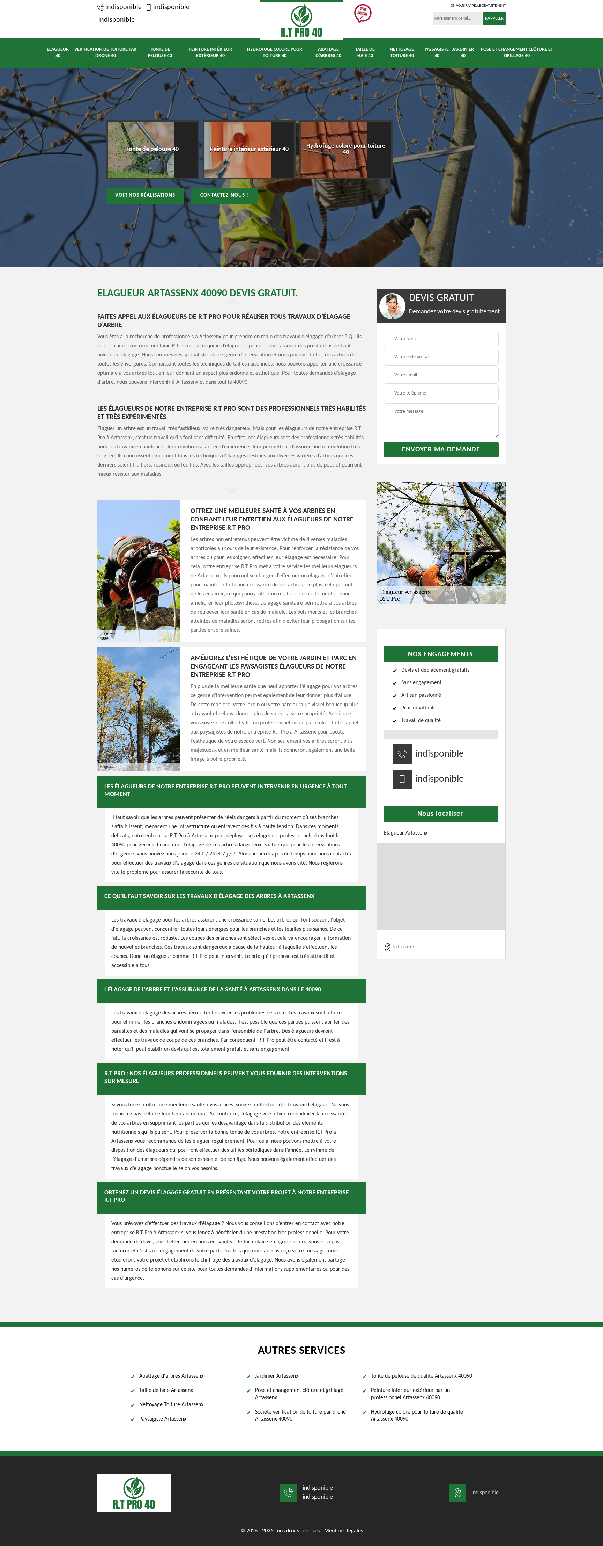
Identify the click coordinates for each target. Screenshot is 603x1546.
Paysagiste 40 (437, 52)
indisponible (123, 7)
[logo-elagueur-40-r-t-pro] (301, 20)
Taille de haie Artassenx (166, 1390)
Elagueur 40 (58, 52)
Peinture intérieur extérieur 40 (210, 52)
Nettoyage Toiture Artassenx (171, 1405)
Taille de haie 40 (365, 52)
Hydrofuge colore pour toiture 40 (274, 52)
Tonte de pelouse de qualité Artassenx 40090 (421, 1376)
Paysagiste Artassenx (162, 1419)
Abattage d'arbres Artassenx (171, 1376)
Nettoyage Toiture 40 (402, 52)
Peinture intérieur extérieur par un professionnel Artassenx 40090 (410, 1394)
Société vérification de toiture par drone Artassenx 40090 (300, 1415)
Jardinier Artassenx (276, 1376)
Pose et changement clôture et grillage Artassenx (299, 1394)
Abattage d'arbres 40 (328, 52)
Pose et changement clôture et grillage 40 (517, 52)
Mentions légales (343, 1531)
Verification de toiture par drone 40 (105, 52)
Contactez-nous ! (224, 195)
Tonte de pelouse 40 (160, 52)
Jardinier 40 (463, 52)
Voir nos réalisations (145, 195)
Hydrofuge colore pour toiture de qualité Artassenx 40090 (417, 1415)
